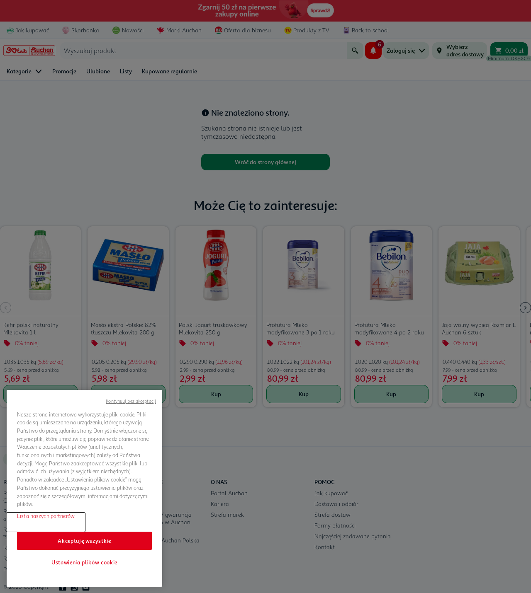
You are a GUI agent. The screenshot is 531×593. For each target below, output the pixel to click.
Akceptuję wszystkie (84, 540)
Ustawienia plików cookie (84, 562)
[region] (84, 488)
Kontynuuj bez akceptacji (131, 401)
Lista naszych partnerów (46, 516)
